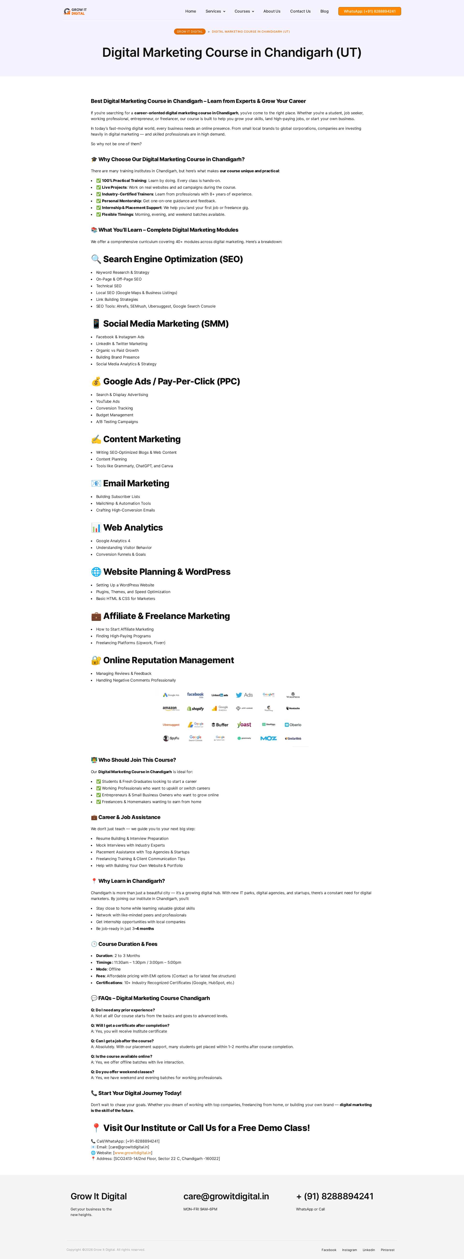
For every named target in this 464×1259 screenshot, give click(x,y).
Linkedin (369, 1250)
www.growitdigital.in (132, 1152)
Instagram (349, 1250)
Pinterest (388, 1250)
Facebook (329, 1250)
